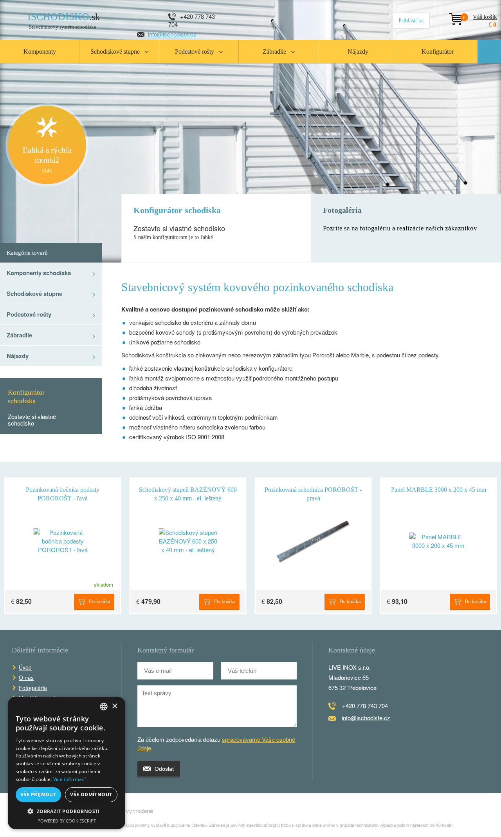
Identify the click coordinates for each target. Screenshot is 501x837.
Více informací (69, 779)
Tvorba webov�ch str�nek (471, 810)
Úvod (25, 667)
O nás (26, 677)
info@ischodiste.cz (172, 34)
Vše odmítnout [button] (91, 794)
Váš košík (480, 17)
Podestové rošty (29, 314)
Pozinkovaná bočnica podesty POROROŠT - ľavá (62, 491)
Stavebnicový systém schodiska (63, 21)
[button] (66, 811)
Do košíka (99, 601)
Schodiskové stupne (34, 293)
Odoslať (164, 769)
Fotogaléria (33, 688)
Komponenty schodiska (39, 272)
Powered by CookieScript (67, 821)
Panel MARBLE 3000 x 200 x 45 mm (438, 489)
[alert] (66, 763)
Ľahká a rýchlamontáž (47, 159)
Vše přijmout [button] (38, 794)
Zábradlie (19, 335)
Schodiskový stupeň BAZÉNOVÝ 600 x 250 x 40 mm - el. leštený (188, 491)
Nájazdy (18, 355)
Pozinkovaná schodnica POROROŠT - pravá (313, 491)
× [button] (114, 706)
